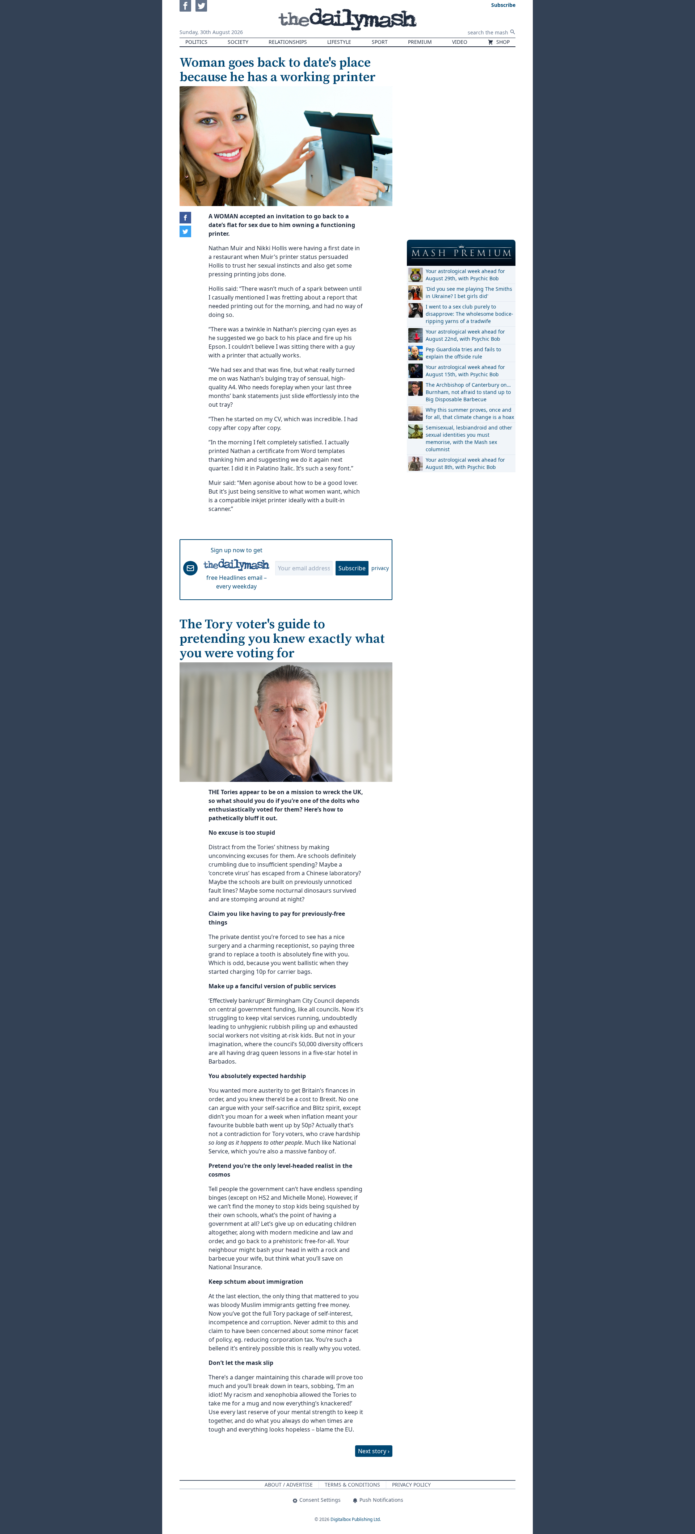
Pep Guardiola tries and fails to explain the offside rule (463, 353)
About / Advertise (289, 1484)
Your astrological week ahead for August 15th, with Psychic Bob (465, 371)
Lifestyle (339, 41)
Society (238, 41)
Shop (502, 41)
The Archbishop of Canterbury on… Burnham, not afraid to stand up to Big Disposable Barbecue (468, 392)
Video (459, 41)
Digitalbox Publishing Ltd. (355, 1519)
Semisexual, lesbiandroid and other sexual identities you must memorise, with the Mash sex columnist (469, 438)
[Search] (512, 32)
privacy (380, 568)
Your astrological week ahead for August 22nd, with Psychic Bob (465, 335)
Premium (420, 41)
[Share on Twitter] (185, 231)
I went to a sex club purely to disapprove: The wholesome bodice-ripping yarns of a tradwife (469, 313)
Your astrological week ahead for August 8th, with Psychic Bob (465, 463)
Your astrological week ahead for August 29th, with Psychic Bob (465, 275)
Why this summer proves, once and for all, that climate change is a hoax (470, 413)
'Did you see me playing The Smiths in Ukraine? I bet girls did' (469, 292)
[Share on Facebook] (185, 217)
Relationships (288, 41)
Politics (196, 41)
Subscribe (352, 568)
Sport (380, 41)
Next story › (373, 1451)
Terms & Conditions (352, 1484)
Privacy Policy (411, 1484)
